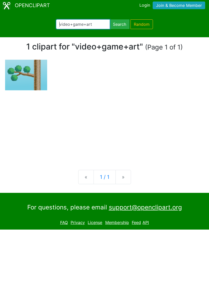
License (95, 222)
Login (144, 5)
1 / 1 (104, 177)
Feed (136, 222)
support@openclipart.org (145, 207)
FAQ (64, 222)
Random (142, 24)
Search (119, 24)
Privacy (78, 222)
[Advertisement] (104, 126)
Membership (117, 222)
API (145, 222)
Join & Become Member (179, 5)
